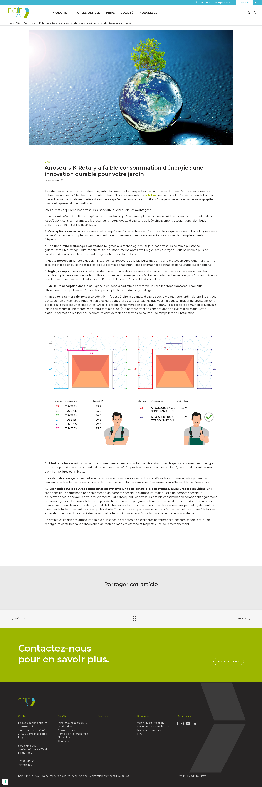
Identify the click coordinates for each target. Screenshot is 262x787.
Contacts (244, 2)
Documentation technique (153, 726)
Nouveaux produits (149, 730)
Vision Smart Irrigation (150, 722)
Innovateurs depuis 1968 (73, 722)
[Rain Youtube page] (188, 723)
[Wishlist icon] (254, 12)
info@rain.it (25, 764)
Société (127, 13)
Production (65, 726)
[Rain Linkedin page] (194, 723)
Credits (181, 776)
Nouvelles (148, 13)
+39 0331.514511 (27, 761)
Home (11, 23)
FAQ (139, 733)
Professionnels (86, 13)
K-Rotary (150, 195)
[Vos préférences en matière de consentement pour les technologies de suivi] (5, 782)
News (20, 23)
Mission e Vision (67, 730)
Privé (110, 13)
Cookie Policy (66, 776)
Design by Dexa (196, 776)
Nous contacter (228, 661)
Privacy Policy (48, 776)
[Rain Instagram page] (182, 723)
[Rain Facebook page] (177, 723)
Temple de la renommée (73, 733)
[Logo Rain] (19, 13)
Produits (59, 13)
